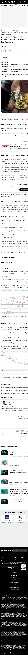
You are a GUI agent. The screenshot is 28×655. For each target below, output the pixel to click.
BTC (7, 128)
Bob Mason (11, 402)
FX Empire (3, 31)
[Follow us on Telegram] (27, 5)
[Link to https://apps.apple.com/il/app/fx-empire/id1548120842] (5, 563)
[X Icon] (4, 557)
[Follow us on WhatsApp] (22, 5)
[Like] (23, 423)
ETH (14, 327)
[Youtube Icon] (24, 557)
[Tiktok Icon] (24, 560)
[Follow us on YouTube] (25, 5)
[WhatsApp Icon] (17, 560)
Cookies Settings (14, 582)
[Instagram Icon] (4, 560)
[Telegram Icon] (10, 560)
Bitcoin (21, 31)
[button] (2, 2)
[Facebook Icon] (10, 557)
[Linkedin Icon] (17, 557)
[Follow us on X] (20, 5)
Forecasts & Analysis (13, 31)
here (2, 318)
